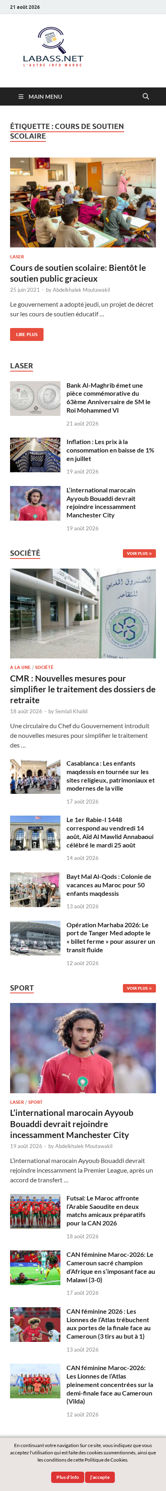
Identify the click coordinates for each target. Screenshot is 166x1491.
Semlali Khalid (71, 711)
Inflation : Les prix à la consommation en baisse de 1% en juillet (110, 450)
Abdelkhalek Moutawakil (81, 290)
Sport (35, 1102)
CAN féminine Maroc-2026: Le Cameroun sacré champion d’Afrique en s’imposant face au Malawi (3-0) (110, 1266)
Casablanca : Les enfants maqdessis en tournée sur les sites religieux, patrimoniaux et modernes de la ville (110, 775)
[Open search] (146, 96)
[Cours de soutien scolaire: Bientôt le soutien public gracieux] (83, 203)
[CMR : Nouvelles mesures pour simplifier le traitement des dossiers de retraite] (83, 573)
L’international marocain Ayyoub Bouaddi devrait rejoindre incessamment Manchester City (101, 502)
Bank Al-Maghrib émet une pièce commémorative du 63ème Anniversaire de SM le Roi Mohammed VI (108, 397)
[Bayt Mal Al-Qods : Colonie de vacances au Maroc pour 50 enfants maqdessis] (35, 877)
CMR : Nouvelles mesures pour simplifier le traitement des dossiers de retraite (83, 689)
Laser (17, 257)
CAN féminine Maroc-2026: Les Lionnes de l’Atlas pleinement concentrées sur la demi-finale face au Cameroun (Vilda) (109, 1384)
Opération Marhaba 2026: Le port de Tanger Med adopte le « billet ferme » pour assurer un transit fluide (110, 937)
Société (44, 667)
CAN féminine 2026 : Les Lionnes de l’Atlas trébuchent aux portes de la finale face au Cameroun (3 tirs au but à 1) (108, 1323)
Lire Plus (23, 332)
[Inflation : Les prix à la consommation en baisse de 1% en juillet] (35, 442)
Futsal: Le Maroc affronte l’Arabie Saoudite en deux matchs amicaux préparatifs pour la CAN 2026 (105, 1210)
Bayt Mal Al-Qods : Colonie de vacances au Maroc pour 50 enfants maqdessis (108, 884)
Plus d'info (67, 1477)
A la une (20, 667)
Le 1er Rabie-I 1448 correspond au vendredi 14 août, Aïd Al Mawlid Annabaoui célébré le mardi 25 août (110, 832)
